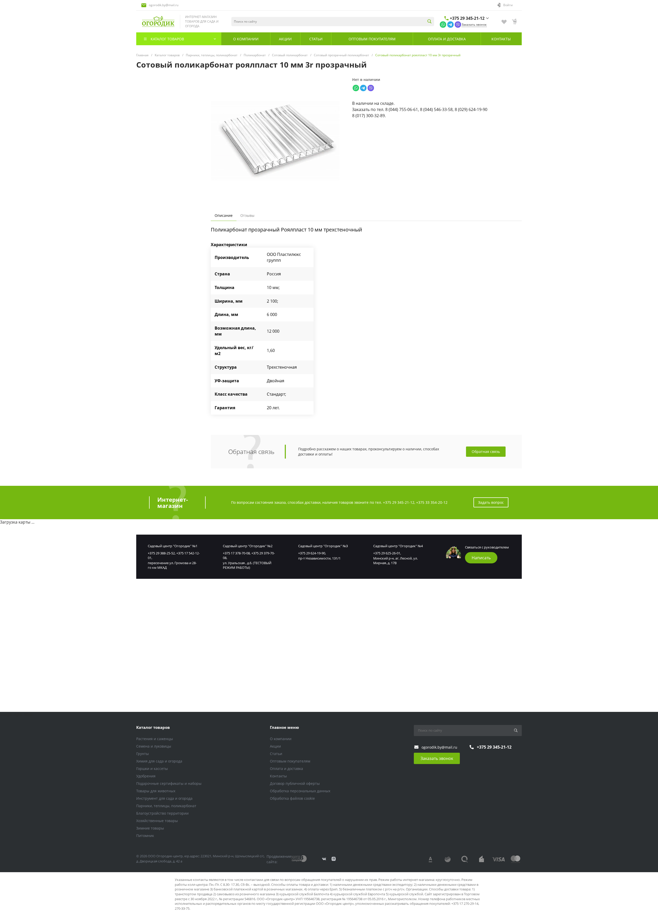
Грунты (142, 753)
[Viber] (458, 24)
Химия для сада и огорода (159, 761)
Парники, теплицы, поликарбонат (166, 805)
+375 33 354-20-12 (431, 502)
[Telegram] (450, 24)
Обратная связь (486, 451)
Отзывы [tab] (247, 215)
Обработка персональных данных (300, 790)
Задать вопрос (491, 502)
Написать (481, 558)
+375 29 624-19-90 (311, 553)
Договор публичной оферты (295, 783)
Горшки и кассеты (152, 768)
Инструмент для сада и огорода (164, 798)
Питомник (145, 835)
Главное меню (284, 727)
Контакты (278, 776)
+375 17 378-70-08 (236, 553)
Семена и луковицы (153, 746)
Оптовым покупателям (290, 761)
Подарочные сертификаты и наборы (169, 783)
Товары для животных (155, 790)
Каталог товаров (153, 727)
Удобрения (146, 776)
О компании (280, 738)
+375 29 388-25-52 (161, 553)
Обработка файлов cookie (292, 798)
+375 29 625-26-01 (386, 553)
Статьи (276, 753)
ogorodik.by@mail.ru (163, 5)
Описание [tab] (224, 215)
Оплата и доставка (286, 768)
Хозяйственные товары (157, 820)
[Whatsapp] (443, 24)
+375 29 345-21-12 (467, 18)
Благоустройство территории (162, 813)
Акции (275, 746)
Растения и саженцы (154, 738)
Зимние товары (150, 828)
